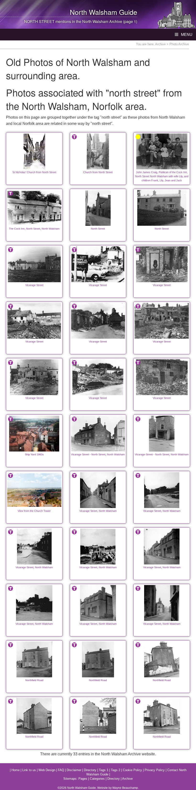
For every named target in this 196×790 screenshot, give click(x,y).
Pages (82, 778)
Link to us (29, 770)
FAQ (61, 770)
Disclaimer (74, 770)
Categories (97, 778)
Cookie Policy (132, 770)
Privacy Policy (155, 770)
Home (15, 770)
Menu (186, 35)
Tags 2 (115, 770)
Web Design (46, 770)
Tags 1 (103, 770)
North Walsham (93, 12)
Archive (160, 44)
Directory (90, 770)
